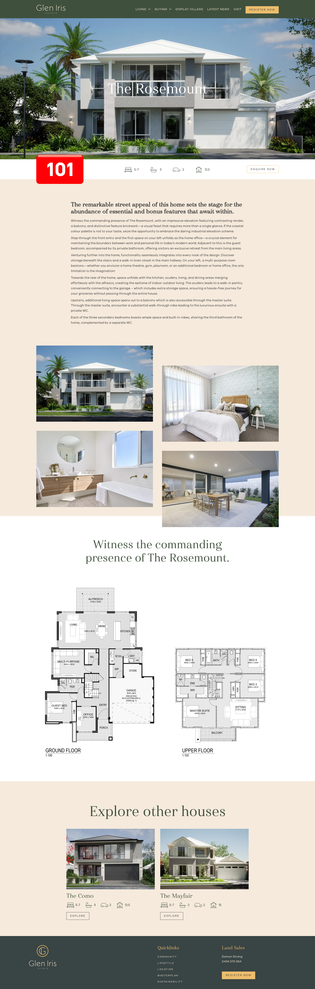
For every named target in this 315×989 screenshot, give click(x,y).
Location (166, 969)
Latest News (218, 9)
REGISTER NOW (239, 975)
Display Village (189, 9)
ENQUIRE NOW (263, 169)
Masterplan (168, 975)
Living (141, 9)
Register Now (262, 9)
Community (167, 956)
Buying (161, 9)
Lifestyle (166, 963)
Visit (238, 9)
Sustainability (170, 981)
